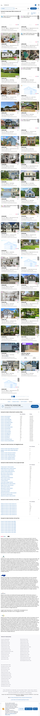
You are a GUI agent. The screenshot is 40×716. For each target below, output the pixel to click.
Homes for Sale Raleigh (5, 417)
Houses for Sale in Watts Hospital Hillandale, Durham (9, 451)
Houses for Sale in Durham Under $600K (8, 529)
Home (9, 401)
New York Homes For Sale (5, 669)
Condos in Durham (4, 480)
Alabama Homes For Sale (5, 642)
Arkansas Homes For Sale (5, 643)
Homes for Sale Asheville (5, 425)
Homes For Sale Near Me (5, 639)
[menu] (1, 5)
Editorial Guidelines (28, 692)
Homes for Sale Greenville (6, 431)
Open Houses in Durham (5, 486)
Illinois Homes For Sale (24, 639)
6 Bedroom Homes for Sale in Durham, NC (9, 511)
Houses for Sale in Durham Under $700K (8, 530)
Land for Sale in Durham (5, 479)
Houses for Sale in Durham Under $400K (8, 526)
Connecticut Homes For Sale (6, 649)
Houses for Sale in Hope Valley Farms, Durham (9, 448)
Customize (21, 708)
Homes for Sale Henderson (6, 424)
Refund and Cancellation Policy (13, 692)
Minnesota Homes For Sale (24, 651)
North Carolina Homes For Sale (25, 657)
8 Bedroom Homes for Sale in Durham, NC (9, 514)
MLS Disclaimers (22, 692)
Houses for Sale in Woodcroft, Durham (8, 452)
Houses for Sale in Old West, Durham (8, 457)
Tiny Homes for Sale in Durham (6, 494)
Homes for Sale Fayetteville (6, 419)
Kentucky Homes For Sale (24, 643)
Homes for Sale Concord (5, 430)
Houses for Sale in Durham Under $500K (8, 527)
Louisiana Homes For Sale (24, 645)
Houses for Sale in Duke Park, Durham (8, 454)
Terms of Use (5, 691)
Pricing (4, 689)
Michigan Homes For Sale (24, 649)
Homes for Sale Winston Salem (6, 422)
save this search (15, 399)
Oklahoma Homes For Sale (5, 672)
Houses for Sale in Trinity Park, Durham (8, 455)
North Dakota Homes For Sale (25, 659)
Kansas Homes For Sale (24, 640)
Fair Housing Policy (16, 691)
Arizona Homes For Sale (5, 645)
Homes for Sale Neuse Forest (6, 439)
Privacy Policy (10, 691)
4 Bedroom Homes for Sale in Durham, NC (9, 508)
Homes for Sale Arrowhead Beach (7, 440)
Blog (32, 689)
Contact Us (35, 689)
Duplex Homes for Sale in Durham (7, 485)
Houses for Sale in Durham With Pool (8, 471)
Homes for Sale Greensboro (6, 420)
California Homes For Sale (5, 646)
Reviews (25, 689)
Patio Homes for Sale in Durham (7, 474)
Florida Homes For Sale (5, 654)
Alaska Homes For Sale (5, 640)
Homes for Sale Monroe (5, 436)
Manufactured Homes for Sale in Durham (8, 492)
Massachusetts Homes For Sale (25, 646)
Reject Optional (28, 708)
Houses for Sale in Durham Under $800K (8, 532)
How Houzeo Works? (20, 689)
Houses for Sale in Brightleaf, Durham (8, 458)
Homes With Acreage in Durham (7, 482)
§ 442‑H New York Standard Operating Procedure (20, 699)
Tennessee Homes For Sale (5, 678)
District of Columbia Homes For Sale (7, 651)
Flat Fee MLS (8, 689)
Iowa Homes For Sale (4, 657)
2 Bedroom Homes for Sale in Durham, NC (9, 505)
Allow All (35, 708)
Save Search (34, 8)
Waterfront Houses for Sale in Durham (8, 495)
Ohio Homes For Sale (4, 670)
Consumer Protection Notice (26, 697)
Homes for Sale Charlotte (6, 416)
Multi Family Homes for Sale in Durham (8, 483)
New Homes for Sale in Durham (7, 473)
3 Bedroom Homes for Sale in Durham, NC (9, 506)
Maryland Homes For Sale (24, 648)
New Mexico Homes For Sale (6, 666)
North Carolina (24, 401)
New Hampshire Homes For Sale (25, 660)
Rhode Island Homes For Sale (6, 675)
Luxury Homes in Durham (5, 489)
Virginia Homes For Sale (5, 681)
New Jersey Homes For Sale (6, 664)
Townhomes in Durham (5, 476)
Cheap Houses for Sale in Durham (7, 466)
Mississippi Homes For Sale (24, 654)
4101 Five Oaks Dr (5, 355)
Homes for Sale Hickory (5, 437)
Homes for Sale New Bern (5, 428)
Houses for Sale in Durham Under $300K (8, 524)
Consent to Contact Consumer (32, 691)
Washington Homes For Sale (6, 684)
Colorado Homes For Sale (5, 648)
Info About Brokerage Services (15, 697)
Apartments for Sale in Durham (7, 488)
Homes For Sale (15, 401)
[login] (38, 5)
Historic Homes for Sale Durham (7, 477)
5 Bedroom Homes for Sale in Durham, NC (9, 509)
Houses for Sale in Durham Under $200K (8, 523)
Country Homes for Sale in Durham (7, 470)
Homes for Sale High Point (6, 433)
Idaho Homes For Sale (5, 659)
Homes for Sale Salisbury (5, 434)
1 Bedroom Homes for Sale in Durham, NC (8, 503)
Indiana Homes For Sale (24, 642)
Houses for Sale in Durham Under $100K (8, 521)
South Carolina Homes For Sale (6, 676)
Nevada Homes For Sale (5, 667)
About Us (29, 689)
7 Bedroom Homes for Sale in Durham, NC (9, 513)
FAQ (11, 689)
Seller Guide (14, 689)
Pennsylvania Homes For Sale (6, 673)
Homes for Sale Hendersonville (6, 427)
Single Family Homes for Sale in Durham (8, 468)
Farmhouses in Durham (5, 491)
